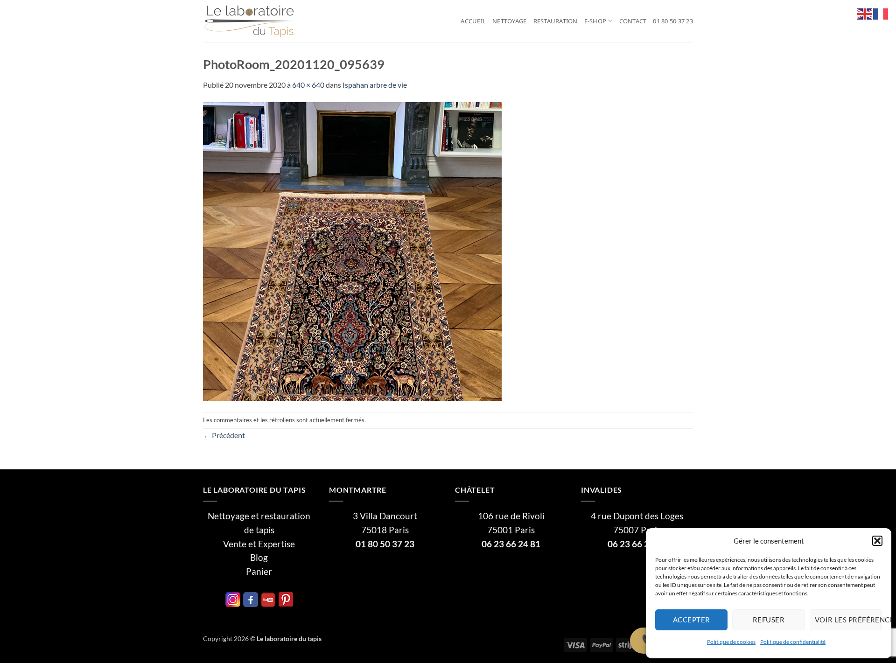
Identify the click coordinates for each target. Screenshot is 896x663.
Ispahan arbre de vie (375, 84)
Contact (633, 21)
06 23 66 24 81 (511, 544)
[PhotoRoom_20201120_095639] (352, 250)
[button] (877, 540)
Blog (259, 557)
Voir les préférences (848, 619)
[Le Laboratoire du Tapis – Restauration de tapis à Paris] (249, 21)
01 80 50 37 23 (673, 21)
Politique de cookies (731, 641)
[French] (881, 12)
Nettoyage (509, 21)
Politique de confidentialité (793, 641)
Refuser (768, 619)
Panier (259, 571)
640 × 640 (308, 84)
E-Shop (595, 21)
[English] (865, 12)
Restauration (555, 21)
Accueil (473, 21)
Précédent (224, 435)
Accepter (691, 619)
